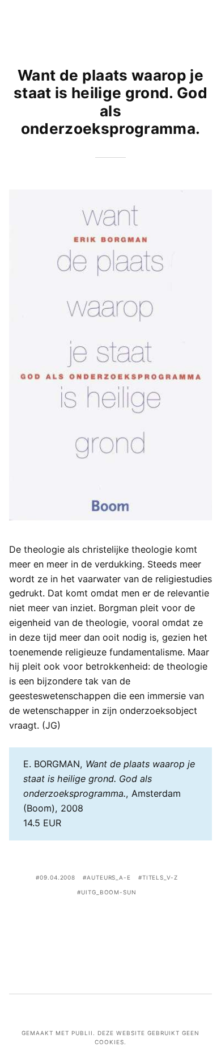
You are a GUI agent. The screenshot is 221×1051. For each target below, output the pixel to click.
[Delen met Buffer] (144, 924)
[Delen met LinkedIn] (127, 924)
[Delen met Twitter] (93, 924)
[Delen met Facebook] (76, 924)
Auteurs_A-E (109, 877)
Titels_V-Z (160, 877)
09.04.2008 (57, 877)
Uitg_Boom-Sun (109, 892)
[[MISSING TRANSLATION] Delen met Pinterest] (110, 924)
